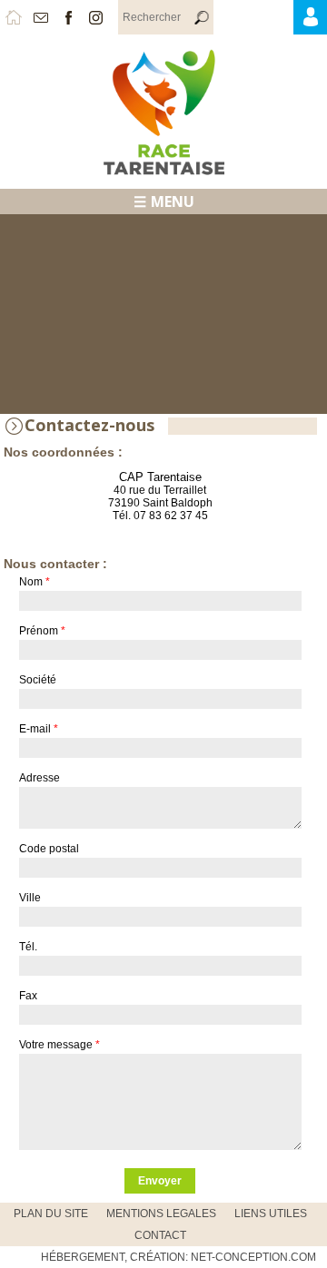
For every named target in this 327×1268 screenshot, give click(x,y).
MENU (172, 201)
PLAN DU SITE (51, 1213)
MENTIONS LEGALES (161, 1213)
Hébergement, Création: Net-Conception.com (178, 1257)
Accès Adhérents (324, 21)
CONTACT (160, 1235)
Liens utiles (270, 1213)
